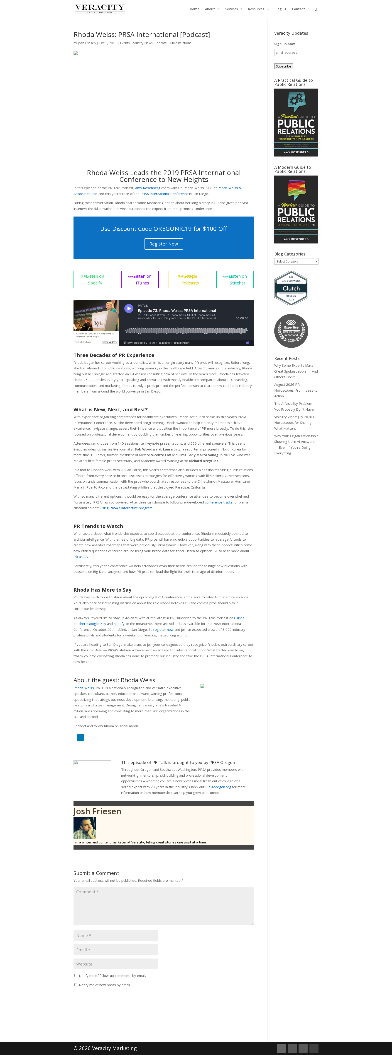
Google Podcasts (190, 279)
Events (125, 43)
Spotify (119, 623)
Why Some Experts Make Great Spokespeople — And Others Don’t (296, 371)
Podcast (160, 43)
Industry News (142, 43)
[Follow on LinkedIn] (80, 737)
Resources (256, 9)
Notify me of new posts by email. (104, 985)
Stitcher (80, 623)
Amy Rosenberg (147, 187)
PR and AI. (81, 556)
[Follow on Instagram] (303, 1048)
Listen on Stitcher (238, 279)
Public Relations (179, 43)
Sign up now (284, 44)
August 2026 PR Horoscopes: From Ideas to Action (296, 390)
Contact (298, 9)
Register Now (163, 244)
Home (194, 9)
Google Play (96, 623)
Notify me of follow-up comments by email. (112, 975)
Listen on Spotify (95, 279)
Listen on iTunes (142, 279)
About (210, 9)
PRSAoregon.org (218, 787)
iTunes (239, 618)
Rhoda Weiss (84, 688)
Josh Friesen (87, 43)
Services (231, 9)
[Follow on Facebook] (292, 1048)
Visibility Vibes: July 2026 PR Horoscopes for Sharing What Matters (296, 422)
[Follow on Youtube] (313, 1048)
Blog (278, 9)
